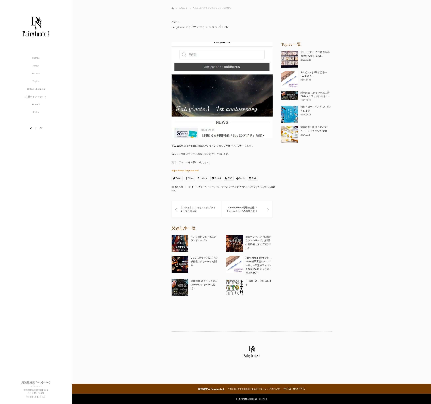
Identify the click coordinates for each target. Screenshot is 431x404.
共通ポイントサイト (35, 96)
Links (36, 112)
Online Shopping (36, 89)
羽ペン (267, 187)
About (36, 65)
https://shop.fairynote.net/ (185, 170)
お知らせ (176, 22)
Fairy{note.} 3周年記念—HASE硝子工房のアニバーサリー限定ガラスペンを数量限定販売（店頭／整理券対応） (258, 265)
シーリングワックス (238, 187)
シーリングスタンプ (219, 187)
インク (194, 187)
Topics (35, 81)
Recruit (36, 104)
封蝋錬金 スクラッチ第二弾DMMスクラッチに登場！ (204, 285)
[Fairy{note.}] (36, 42)
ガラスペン (203, 187)
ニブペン (252, 187)
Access (36, 73)
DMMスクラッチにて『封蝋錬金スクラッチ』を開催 (204, 261)
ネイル (260, 187)
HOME (35, 58)
